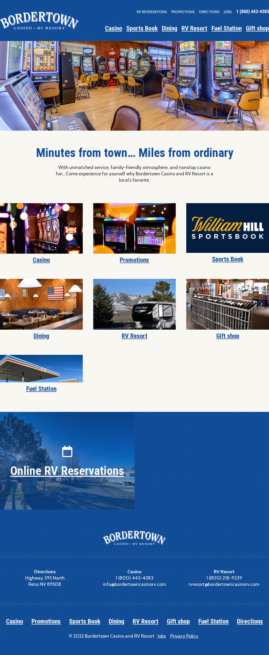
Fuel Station (226, 28)
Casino (113, 28)
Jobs (228, 11)
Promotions (183, 11)
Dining (169, 28)
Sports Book (142, 28)
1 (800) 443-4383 (252, 11)
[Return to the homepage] (39, 20)
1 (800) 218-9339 (224, 578)
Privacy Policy (184, 636)
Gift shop (257, 28)
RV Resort (194, 28)
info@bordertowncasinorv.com (134, 584)
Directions (209, 11)
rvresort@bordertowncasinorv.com (224, 584)
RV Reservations (152, 11)
